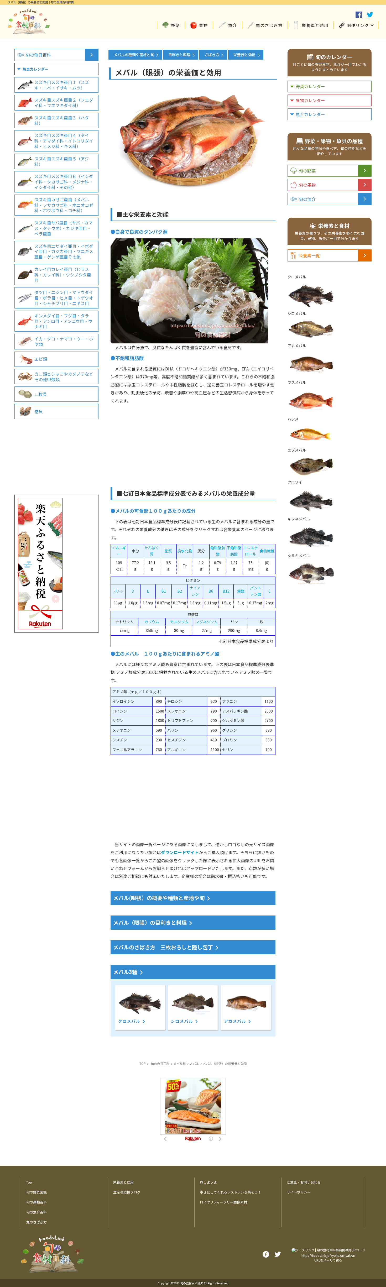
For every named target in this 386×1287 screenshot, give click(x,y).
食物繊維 (267, 550)
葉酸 (240, 591)
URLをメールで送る (328, 1260)
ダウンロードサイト (180, 852)
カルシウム (179, 621)
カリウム (151, 621)
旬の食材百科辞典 (191, 1283)
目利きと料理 (179, 54)
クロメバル (129, 1021)
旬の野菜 (307, 171)
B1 (163, 591)
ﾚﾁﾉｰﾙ (118, 591)
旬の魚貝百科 (38, 55)
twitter (370, 15)
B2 (179, 591)
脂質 (168, 550)
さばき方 (212, 54)
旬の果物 (307, 185)
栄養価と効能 (244, 54)
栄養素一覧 (309, 255)
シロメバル (182, 1021)
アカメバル (235, 1021)
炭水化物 (185, 550)
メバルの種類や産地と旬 (134, 54)
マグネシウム (207, 621)
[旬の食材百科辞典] (29, 31)
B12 (226, 591)
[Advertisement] (193, 441)
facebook (359, 15)
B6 (210, 591)
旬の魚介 (307, 199)
